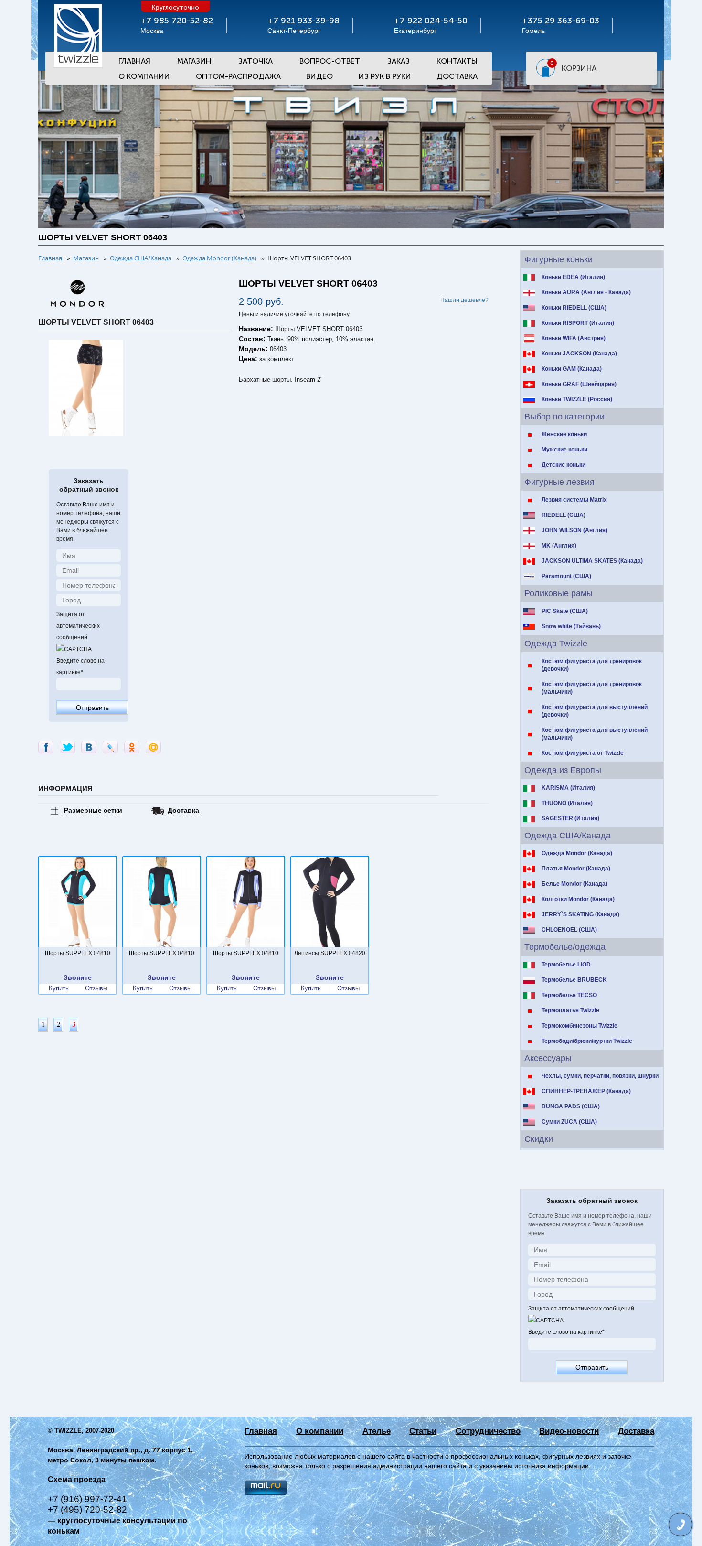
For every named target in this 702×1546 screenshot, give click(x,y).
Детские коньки (563, 465)
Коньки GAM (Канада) (572, 368)
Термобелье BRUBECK (574, 980)
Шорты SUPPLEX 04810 (77, 953)
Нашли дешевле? (464, 300)
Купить (59, 988)
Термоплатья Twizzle (570, 1010)
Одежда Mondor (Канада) (577, 853)
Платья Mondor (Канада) (576, 868)
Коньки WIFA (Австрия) (574, 338)
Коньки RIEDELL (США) (574, 307)
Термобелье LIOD (566, 964)
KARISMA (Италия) (568, 787)
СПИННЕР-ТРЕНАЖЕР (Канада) (586, 1091)
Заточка (255, 60)
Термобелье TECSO (569, 995)
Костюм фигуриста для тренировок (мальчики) (592, 688)
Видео (319, 76)
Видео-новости (569, 1431)
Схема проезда (77, 1479)
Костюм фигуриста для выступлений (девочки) (595, 711)
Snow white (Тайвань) (571, 626)
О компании (319, 1431)
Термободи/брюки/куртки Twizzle (587, 1041)
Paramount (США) (566, 576)
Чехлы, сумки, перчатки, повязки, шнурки (600, 1076)
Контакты (457, 60)
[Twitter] (67, 747)
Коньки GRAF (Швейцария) (579, 384)
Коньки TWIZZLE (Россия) (577, 399)
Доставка (457, 76)
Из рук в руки (385, 76)
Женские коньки (564, 434)
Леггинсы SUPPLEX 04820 (329, 953)
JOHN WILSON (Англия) (574, 530)
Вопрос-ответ (329, 60)
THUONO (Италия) (567, 803)
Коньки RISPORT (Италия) (578, 323)
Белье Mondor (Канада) (574, 883)
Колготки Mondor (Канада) (578, 899)
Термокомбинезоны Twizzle (579, 1025)
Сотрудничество (488, 1431)
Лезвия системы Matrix (574, 499)
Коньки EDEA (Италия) (573, 277)
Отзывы (96, 988)
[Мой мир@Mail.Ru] (153, 747)
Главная (134, 60)
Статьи (422, 1431)
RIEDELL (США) (563, 515)
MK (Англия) (559, 545)
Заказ (398, 60)
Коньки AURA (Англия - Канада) (586, 292)
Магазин (194, 60)
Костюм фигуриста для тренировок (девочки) (592, 665)
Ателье (376, 1431)
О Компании (144, 76)
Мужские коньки (564, 449)
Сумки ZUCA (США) (569, 1121)
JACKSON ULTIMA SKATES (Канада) (592, 561)
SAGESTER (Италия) (570, 818)
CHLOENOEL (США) (569, 929)
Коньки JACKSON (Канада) (579, 353)
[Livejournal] (110, 747)
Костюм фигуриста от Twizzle (583, 753)
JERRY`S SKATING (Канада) (580, 914)
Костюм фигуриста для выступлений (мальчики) (595, 734)
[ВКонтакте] (88, 747)
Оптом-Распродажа (238, 76)
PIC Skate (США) (565, 611)
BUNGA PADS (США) (571, 1106)
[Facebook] (45, 747)
